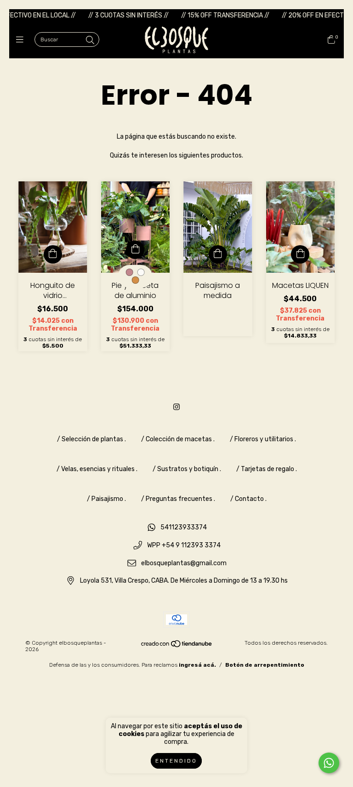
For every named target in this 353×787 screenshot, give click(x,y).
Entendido (176, 761)
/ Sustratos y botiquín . (187, 469)
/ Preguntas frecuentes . (178, 499)
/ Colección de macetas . (178, 439)
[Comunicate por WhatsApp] (329, 763)
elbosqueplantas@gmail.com (184, 563)
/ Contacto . (248, 499)
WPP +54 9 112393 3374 (184, 545)
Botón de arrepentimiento (264, 665)
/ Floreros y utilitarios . (263, 439)
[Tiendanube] (177, 646)
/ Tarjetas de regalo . (266, 469)
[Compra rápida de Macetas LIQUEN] (300, 254)
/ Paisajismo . (106, 499)
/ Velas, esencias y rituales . (97, 469)
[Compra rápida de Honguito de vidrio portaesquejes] (53, 254)
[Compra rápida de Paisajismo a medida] (218, 254)
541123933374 (183, 528)
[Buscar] (90, 40)
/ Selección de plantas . (91, 439)
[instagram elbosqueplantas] (176, 407)
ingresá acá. (197, 665)
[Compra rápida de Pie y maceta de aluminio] (135, 250)
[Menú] (21, 40)
